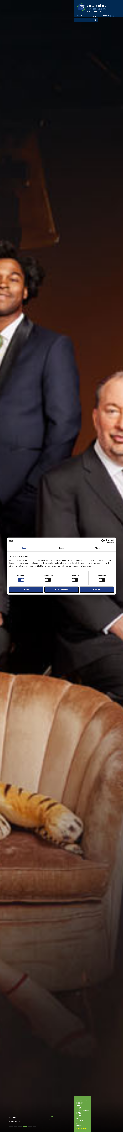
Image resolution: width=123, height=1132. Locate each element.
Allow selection (61, 589)
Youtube (87, 16)
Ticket (78, 1108)
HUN (78, 16)
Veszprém (79, 1121)
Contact (79, 1126)
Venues (78, 1105)
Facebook (85, 16)
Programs (79, 1103)
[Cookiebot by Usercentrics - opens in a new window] (103, 541)
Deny (26, 589)
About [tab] (97, 548)
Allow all (96, 589)
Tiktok (95, 16)
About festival (81, 1100)
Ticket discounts (82, 1111)
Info (77, 1118)
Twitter (90, 16)
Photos (79, 1113)
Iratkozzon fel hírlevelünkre (85, 20)
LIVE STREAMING (81, 1128)
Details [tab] (62, 548)
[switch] (48, 580)
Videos (78, 1116)
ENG (81, 16)
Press (78, 1123)
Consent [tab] (25, 548)
